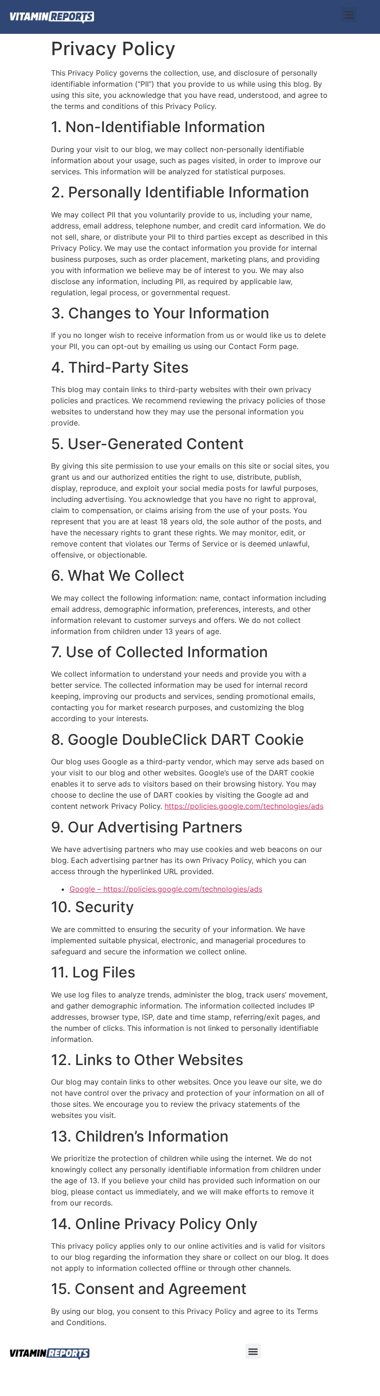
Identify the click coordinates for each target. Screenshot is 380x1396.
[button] (348, 14)
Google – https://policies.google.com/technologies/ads (166, 889)
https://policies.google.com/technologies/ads (244, 806)
